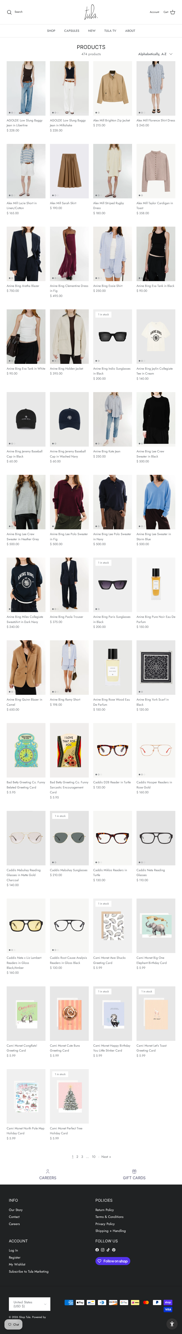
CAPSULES (71, 30)
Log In (13, 1250)
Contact (14, 1216)
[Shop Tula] (91, 12)
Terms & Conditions (109, 1216)
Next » (106, 1156)
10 (93, 1156)
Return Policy (104, 1209)
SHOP (51, 30)
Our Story (16, 1209)
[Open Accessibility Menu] (172, 1324)
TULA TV (110, 30)
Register (14, 1257)
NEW (91, 30)
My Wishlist (17, 1264)
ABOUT (130, 30)
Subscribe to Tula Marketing (29, 1271)
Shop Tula (24, 1317)
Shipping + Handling (110, 1230)
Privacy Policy (105, 1223)
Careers (14, 1223)
